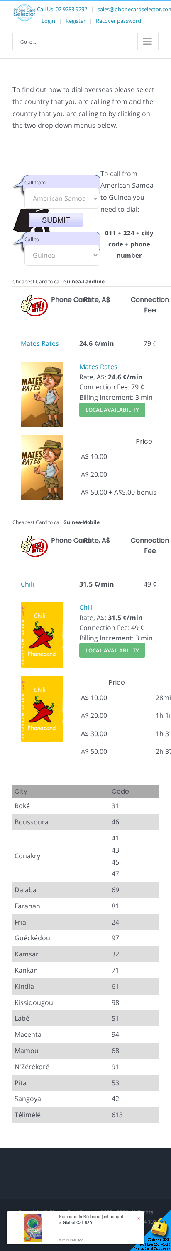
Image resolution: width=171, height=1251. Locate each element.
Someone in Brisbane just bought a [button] (91, 1219)
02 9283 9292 (71, 9)
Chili (27, 584)
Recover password (118, 20)
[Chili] (42, 607)
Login (48, 20)
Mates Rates (40, 343)
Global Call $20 (77, 1222)
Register (76, 20)
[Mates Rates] (42, 366)
